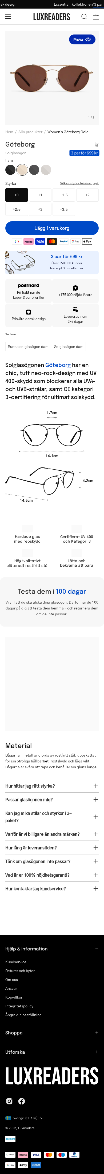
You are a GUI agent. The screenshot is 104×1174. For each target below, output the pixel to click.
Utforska (15, 1052)
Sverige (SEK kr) (25, 1118)
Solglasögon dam (68, 346)
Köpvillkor (13, 997)
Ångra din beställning (23, 1014)
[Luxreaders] (52, 16)
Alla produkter (30, 131)
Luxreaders (26, 1128)
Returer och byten (20, 970)
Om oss (11, 979)
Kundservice (15, 961)
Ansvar (11, 988)
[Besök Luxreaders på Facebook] (22, 1101)
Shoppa (13, 1032)
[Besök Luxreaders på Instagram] (9, 1101)
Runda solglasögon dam (28, 346)
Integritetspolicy (19, 1005)
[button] (84, 17)
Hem (9, 131)
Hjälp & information (26, 949)
